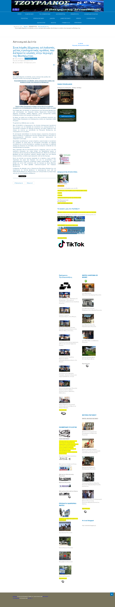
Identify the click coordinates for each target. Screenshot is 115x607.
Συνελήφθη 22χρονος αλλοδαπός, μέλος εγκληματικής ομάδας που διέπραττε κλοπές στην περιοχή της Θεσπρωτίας (34, 51)
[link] (72, 190)
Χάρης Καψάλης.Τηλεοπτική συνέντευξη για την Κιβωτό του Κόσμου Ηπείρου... (67, 406)
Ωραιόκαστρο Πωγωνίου (65, 532)
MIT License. (45, 596)
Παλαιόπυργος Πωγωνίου (66, 547)
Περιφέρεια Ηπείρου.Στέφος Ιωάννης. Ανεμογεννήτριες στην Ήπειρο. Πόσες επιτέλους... (68, 329)
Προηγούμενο (19, 183)
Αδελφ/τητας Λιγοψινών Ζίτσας (68, 464)
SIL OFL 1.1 (30, 598)
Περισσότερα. (86, 363)
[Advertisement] (41, 33)
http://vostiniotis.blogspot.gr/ (89, 525)
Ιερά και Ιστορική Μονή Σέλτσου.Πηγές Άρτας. (88, 358)
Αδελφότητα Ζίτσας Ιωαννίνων (67, 456)
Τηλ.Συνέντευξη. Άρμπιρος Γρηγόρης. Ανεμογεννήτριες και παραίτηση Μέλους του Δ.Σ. (68, 375)
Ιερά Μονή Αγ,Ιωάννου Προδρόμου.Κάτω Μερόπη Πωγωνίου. (92, 309)
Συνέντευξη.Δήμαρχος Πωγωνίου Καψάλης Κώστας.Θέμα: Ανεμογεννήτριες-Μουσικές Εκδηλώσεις (68, 390)
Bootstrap (15, 596)
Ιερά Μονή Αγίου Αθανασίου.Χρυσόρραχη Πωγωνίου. (91, 294)
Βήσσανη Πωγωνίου (64, 482)
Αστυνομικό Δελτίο (43, 26)
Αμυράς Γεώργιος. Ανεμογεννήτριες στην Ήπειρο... (68, 315)
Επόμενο (29, 183)
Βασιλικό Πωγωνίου (64, 576)
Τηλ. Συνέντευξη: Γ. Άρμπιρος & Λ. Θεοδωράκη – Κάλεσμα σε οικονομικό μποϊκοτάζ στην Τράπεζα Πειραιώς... (69, 301)
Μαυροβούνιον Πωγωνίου (66, 561)
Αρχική (25, 26)
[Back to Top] (111, 594)
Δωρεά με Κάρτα (66, 116)
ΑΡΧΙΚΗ (19, 14)
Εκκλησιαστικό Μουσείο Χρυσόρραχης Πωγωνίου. (89, 468)
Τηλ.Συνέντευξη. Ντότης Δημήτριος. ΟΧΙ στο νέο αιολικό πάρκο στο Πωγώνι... (69, 343)
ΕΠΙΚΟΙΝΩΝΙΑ (78, 22)
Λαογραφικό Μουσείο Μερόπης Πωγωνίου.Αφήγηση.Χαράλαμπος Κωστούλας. (91, 484)
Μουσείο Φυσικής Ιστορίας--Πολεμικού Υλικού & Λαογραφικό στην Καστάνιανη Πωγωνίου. (91, 451)
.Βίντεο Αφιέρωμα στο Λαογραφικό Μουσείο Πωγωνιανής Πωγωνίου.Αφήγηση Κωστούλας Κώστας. (92, 501)
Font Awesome (16, 598)
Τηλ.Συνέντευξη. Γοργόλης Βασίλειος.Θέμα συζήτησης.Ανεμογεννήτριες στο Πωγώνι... (68, 359)
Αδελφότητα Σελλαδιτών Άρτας (68, 491)
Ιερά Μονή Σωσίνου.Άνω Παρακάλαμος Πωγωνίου (89, 325)
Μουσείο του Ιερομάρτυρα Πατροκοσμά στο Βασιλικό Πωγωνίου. (89, 433)
